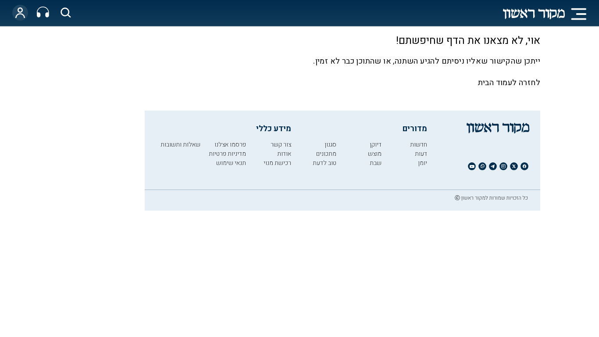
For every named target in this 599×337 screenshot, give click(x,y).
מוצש (375, 153)
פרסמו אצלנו (230, 144)
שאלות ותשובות (180, 144)
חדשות (418, 144)
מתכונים (326, 153)
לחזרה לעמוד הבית (509, 83)
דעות (421, 153)
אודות (284, 153)
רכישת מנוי (277, 163)
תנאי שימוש (231, 163)
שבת (376, 163)
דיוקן (376, 144)
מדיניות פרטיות (227, 153)
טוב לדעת (324, 163)
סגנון (330, 144)
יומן (422, 163)
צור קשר (281, 144)
